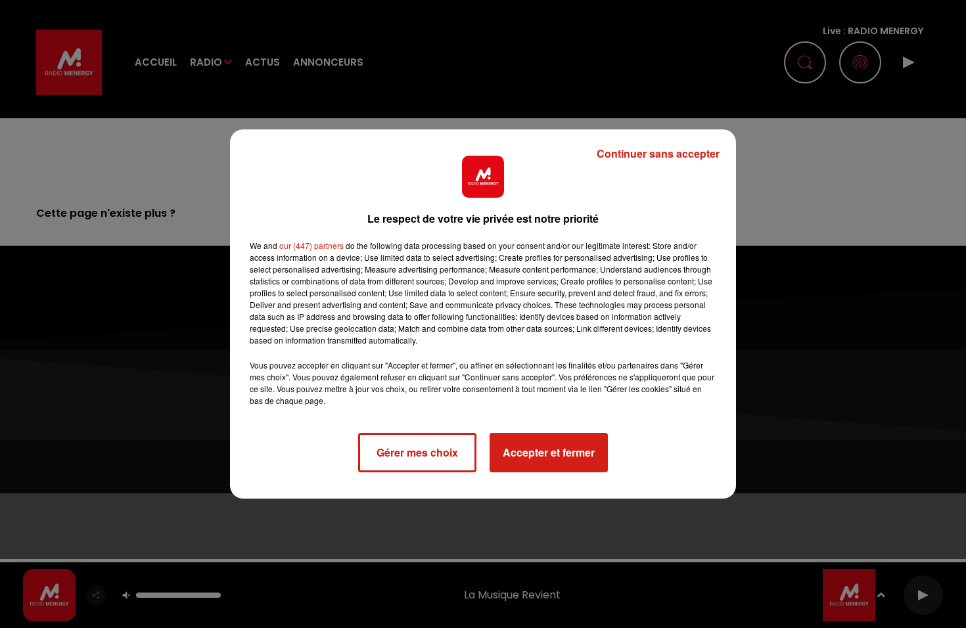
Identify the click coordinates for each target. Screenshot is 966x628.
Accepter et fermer (549, 452)
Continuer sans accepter (658, 153)
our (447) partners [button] (311, 245)
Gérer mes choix (417, 452)
